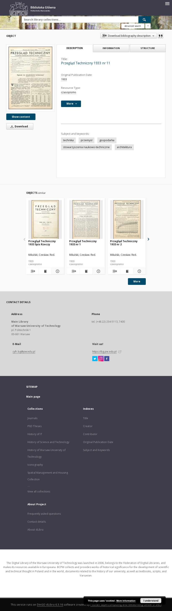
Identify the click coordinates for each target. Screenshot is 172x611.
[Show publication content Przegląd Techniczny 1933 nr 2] (127, 271)
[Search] (144, 19)
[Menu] (167, 3)
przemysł (86, 140)
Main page (33, 396)
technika (68, 140)
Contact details (36, 521)
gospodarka (106, 140)
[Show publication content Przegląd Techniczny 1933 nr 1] (86, 271)
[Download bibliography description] (32, 271)
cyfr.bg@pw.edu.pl (24, 351)
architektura (124, 147)
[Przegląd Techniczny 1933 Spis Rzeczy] (45, 219)
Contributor (90, 434)
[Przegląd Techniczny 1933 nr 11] (30, 78)
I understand (150, 600)
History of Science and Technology (48, 442)
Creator (88, 426)
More (136, 281)
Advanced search (133, 26)
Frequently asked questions (44, 513)
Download (21, 126)
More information (126, 600)
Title (85, 418)
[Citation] (160, 36)
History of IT (34, 434)
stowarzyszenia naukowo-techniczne (86, 147)
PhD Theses (34, 426)
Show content (21, 117)
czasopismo (68, 92)
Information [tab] (111, 48)
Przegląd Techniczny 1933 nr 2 (124, 242)
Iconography (35, 464)
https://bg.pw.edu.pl (104, 351)
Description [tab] (74, 48)
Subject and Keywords (96, 450)
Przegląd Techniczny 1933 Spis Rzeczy (42, 242)
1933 (64, 79)
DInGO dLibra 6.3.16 (50, 604)
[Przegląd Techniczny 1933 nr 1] (86, 219)
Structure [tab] (148, 48)
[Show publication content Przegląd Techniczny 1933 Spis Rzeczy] (45, 271)
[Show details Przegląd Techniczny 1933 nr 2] (139, 271)
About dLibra (35, 529)
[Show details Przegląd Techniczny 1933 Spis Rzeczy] (57, 271)
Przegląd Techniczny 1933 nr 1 (83, 242)
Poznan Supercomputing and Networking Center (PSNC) (125, 604)
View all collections (38, 491)
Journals (32, 418)
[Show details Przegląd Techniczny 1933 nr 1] (98, 271)
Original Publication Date (98, 442)
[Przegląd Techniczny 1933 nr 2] (126, 219)
